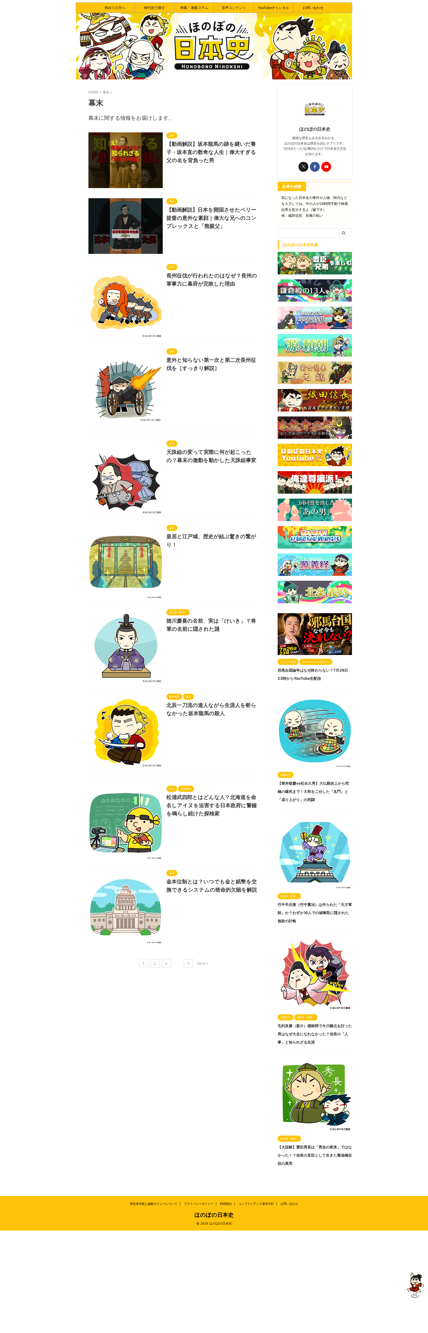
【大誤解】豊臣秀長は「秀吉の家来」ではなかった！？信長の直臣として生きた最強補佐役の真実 (315, 1155)
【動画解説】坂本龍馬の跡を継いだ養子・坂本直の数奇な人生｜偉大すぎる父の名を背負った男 (211, 152)
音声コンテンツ (234, 7)
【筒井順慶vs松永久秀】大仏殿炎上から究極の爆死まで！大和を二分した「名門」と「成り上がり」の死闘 (313, 791)
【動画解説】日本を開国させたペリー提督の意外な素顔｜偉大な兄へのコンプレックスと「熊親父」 (211, 218)
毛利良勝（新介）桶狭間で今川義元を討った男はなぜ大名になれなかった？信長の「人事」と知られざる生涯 (315, 1033)
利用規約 (226, 1204)
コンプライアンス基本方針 (256, 1204)
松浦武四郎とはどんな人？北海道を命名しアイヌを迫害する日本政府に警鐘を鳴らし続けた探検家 (211, 805)
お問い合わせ (313, 7)
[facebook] (315, 167)
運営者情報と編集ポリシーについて (153, 1204)
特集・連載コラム (194, 7)
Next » (202, 963)
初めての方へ (115, 7)
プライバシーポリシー (199, 1204)
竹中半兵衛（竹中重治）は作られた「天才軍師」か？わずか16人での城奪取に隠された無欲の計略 (315, 912)
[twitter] (303, 167)
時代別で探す (154, 7)
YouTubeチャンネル (273, 7)
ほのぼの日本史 (214, 1215)
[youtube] (326, 167)
